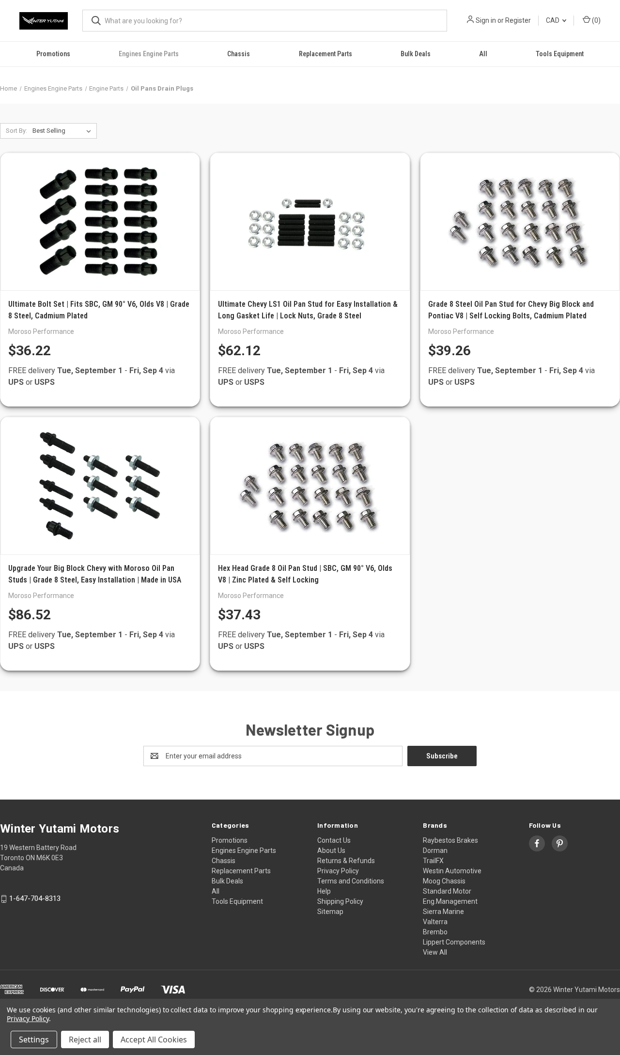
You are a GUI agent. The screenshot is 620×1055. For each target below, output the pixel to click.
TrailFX (433, 861)
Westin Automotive (452, 871)
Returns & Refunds (346, 861)
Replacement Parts (325, 54)
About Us (331, 850)
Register (518, 20)
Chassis (238, 54)
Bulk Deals (416, 54)
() (595, 20)
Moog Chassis (444, 881)
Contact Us (334, 840)
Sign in (486, 20)
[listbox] (63, 131)
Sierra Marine (443, 911)
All (483, 54)
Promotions (53, 54)
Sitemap (330, 911)
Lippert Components (454, 942)
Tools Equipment (560, 54)
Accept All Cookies (154, 1039)
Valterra (435, 922)
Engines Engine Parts (149, 54)
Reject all (85, 1039)
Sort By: (16, 130)
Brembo (435, 932)
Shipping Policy (340, 901)
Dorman (435, 850)
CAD (553, 20)
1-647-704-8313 (35, 899)
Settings (34, 1039)
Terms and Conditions (350, 881)
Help (324, 891)
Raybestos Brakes (450, 840)
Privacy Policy (338, 871)
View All (435, 952)
